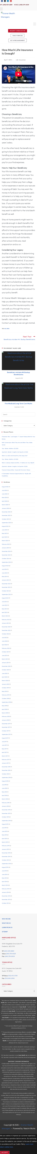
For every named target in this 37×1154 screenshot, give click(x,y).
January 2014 (5, 892)
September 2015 (6, 820)
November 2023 (6, 587)
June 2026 (4, 494)
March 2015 (5, 842)
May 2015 (4, 835)
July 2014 (4, 871)
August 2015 (5, 824)
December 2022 (6, 626)
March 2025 (5, 540)
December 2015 (6, 809)
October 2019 (5, 687)
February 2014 (6, 888)
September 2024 (6, 562)
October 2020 (5, 670)
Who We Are (6, 919)
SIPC (17, 1002)
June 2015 (4, 831)
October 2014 (5, 860)
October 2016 (5, 774)
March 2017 (5, 756)
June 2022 (4, 641)
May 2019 (4, 691)
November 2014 (6, 856)
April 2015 (4, 838)
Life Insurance (20, 60)
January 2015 (5, 849)
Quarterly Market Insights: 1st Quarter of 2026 (15, 466)
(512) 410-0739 (12, 976)
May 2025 (4, 533)
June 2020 (4, 673)
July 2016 (4, 784)
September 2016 (6, 777)
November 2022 (6, 630)
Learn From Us (7, 927)
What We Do (6, 923)
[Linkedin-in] (8, 1)
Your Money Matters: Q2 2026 (10, 448)
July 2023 (4, 601)
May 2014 (4, 878)
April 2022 (4, 644)
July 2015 (4, 827)
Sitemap (5, 931)
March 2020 (5, 680)
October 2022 (5, 634)
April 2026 (4, 501)
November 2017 (6, 727)
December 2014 (6, 853)
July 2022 (4, 637)
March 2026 (5, 504)
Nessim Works (29, 1128)
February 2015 (5, 845)
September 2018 (6, 702)
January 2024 (5, 580)
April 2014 (4, 881)
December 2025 (6, 512)
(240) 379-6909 (10, 956)
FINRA (13, 1002)
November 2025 (6, 515)
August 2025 (5, 526)
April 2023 (4, 612)
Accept (5, 1152)
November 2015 (6, 813)
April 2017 (4, 752)
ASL (5, 328)
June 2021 (4, 655)
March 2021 (5, 659)
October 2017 (5, 731)
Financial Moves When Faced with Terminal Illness (16, 470)
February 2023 (6, 619)
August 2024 (5, 565)
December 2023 (6, 583)
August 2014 (5, 867)
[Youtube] (11, 1)
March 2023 (5, 616)
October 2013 (5, 903)
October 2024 (5, 558)
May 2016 (4, 792)
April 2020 (4, 677)
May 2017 (4, 749)
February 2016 (5, 802)
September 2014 (6, 863)
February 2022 (6, 648)
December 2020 (6, 666)
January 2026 (5, 508)
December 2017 (6, 723)
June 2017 (4, 745)
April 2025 (4, 537)
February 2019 (6, 695)
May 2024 (4, 576)
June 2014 (4, 874)
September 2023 (6, 594)
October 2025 (5, 519)
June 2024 (4, 573)
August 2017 (5, 738)
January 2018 (5, 720)
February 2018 (6, 716)
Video (8, 328)
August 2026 (5, 486)
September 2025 (6, 522)
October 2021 (5, 652)
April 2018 (4, 709)
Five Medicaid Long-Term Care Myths (18, 403)
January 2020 (5, 684)
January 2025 (5, 547)
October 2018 (5, 698)
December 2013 (6, 896)
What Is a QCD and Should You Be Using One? (14, 455)
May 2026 (4, 497)
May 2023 (4, 609)
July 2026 (4, 490)
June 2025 (4, 530)
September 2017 (6, 734)
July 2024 (4, 569)
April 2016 (4, 795)
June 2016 (4, 788)
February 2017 (5, 759)
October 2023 (5, 591)
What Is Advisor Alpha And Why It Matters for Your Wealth (18, 462)
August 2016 (5, 781)
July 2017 (4, 741)
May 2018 (4, 705)
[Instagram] (5, 1)
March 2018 (5, 713)
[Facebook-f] (2, 1)
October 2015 (5, 817)
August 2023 (5, 598)
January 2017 (5, 763)
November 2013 (6, 899)
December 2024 (6, 551)
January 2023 (5, 623)
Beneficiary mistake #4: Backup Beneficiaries (18, 373)
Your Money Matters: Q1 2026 (10, 459)
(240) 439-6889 (9, 951)
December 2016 (6, 766)
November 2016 (6, 770)
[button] (1, 9)
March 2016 (5, 799)
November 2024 (6, 555)
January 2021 (5, 662)
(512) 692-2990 (10, 978)
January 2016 (5, 806)
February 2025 (6, 544)
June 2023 (4, 605)
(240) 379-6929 (11, 954)
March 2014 (5, 885)
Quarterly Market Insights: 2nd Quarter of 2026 (15, 452)
